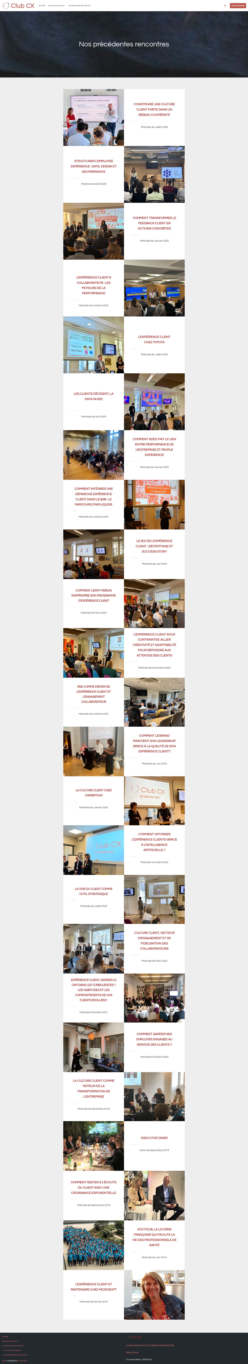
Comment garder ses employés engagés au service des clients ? (154, 1039)
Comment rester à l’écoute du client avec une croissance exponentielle (94, 1187)
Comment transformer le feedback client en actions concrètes (154, 223)
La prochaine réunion (12, 1350)
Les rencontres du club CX (13, 1346)
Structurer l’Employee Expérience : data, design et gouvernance (94, 166)
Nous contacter (238, 6)
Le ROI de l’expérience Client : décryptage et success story (154, 546)
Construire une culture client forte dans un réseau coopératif (154, 109)
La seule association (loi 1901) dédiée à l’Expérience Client (150, 1345)
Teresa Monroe (132, 1352)
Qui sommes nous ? (56, 6)
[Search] (225, 6)
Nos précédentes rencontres (15, 1355)
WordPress (22, 1361)
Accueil (42, 6)
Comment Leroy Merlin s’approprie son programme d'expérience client (93, 595)
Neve (4, 1361)
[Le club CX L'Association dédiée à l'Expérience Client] (18, 5)
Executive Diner (154, 1138)
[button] (91, 5)
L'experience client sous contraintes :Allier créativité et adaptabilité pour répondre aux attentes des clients (154, 645)
